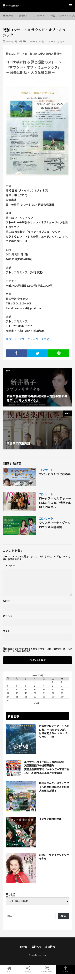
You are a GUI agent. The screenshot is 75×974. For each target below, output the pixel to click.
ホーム (9, 971)
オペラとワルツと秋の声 (55, 474)
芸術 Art (23, 15)
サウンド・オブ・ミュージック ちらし (29, 339)
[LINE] (58, 353)
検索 (63, 916)
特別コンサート (47, 41)
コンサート (39, 15)
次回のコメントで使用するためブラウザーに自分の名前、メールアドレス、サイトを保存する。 (37, 650)
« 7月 (36, 703)
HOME (9, 15)
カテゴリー (11, 896)
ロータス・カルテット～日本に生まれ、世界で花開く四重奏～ (55, 503)
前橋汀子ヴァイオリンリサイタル (54, 856)
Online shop (47, 971)
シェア (28, 971)
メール (7, 616)
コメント (9, 565)
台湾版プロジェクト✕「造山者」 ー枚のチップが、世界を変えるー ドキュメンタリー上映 (54, 731)
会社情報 (50, 946)
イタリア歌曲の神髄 (50, 818)
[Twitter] (37, 353)
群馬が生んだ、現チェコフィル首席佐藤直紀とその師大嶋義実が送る (54, 787)
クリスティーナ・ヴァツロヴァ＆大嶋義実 (55, 525)
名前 (6, 601)
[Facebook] (16, 353)
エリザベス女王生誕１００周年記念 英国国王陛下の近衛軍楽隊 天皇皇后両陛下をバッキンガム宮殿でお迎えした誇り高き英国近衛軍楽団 (46, 767)
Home (23, 946)
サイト (6, 631)
